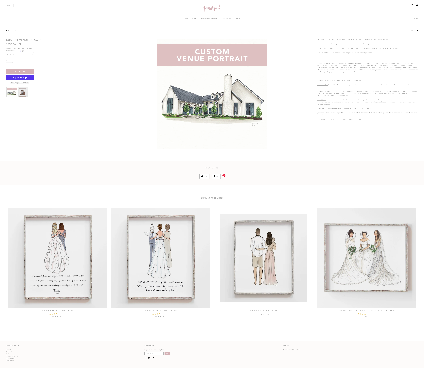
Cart (416, 19)
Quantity (9, 61)
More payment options (19, 83)
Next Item (412, 31)
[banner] (212, 8)
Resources (10, 360)
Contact (9, 352)
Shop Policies (11, 358)
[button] (53, 314)
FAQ (7, 354)
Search (8, 350)
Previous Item (13, 31)
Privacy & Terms (12, 356)
